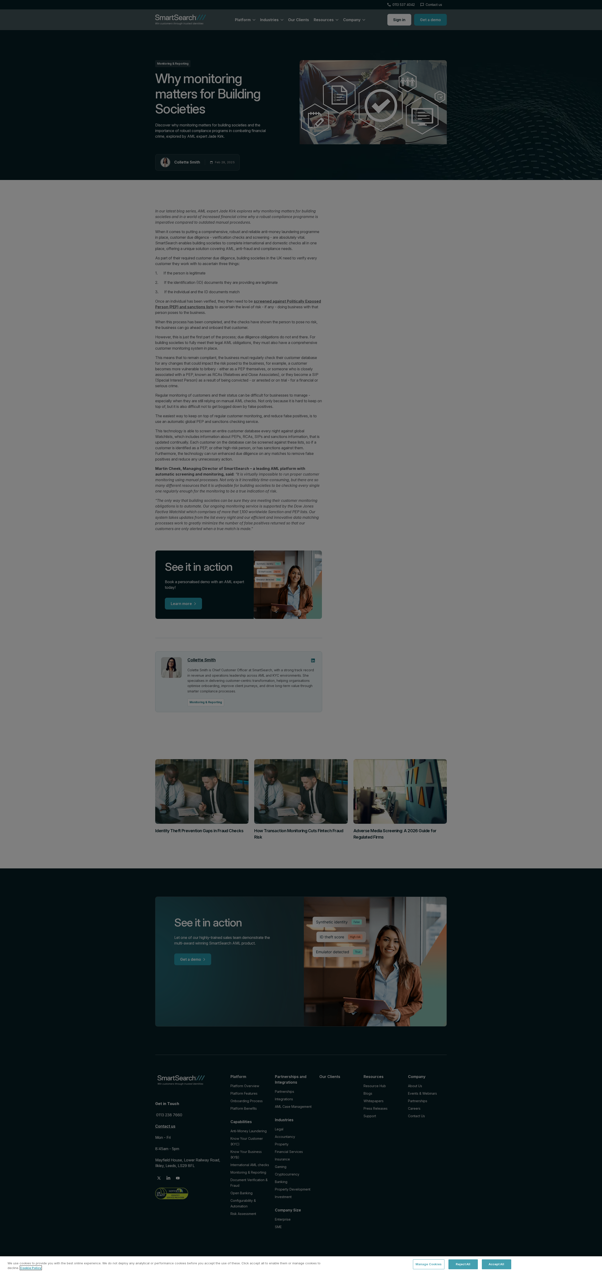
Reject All (463, 1264)
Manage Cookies (429, 1264)
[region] (301, 1264)
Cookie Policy (30, 1268)
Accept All (496, 1264)
